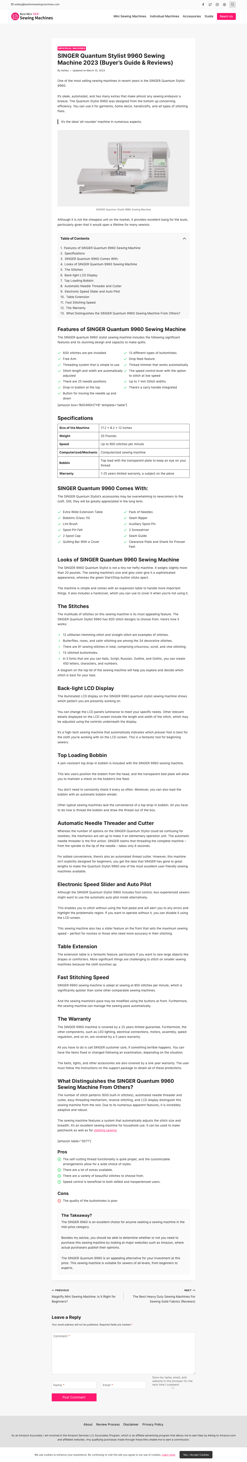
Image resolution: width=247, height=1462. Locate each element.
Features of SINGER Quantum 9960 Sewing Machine (102, 248)
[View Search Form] (232, 4)
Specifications (75, 253)
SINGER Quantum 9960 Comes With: (91, 259)
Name (59, 1385)
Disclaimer (131, 1424)
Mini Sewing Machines (130, 16)
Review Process (108, 1424)
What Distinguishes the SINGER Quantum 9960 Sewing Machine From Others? (123, 313)
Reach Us (226, 16)
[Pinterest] (224, 4)
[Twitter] (210, 4)
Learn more (168, 1454)
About (88, 1424)
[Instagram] (217, 4)
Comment (61, 1336)
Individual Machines (164, 16)
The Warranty (76, 308)
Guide (209, 16)
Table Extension (77, 297)
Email (108, 1385)
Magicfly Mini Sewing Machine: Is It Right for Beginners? (84, 1296)
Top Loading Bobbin (78, 280)
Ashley (65, 70)
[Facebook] (203, 4)
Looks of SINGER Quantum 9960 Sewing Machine (101, 264)
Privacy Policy (152, 1424)
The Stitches (74, 269)
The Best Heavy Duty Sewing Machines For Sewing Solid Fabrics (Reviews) (164, 1296)
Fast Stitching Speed (80, 302)
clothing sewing (105, 1130)
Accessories (192, 16)
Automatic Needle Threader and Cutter (93, 286)
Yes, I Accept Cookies (196, 1454)
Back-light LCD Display (81, 275)
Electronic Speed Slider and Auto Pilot (92, 291)
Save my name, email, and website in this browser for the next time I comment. (172, 1381)
